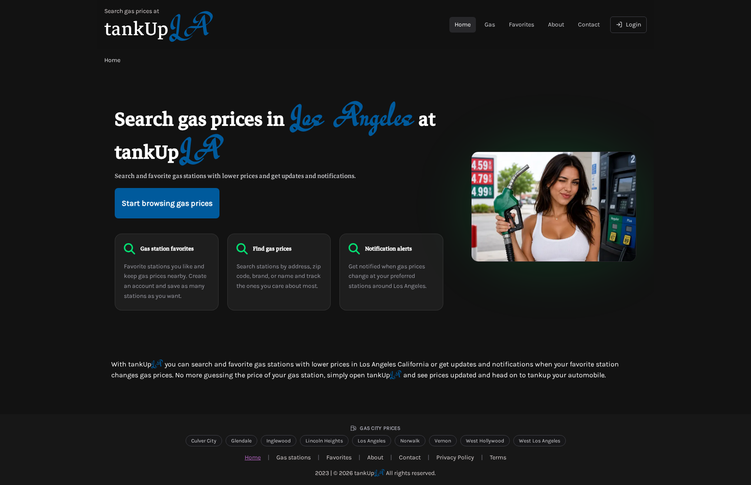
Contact (589, 24)
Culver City (203, 441)
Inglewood (278, 441)
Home (463, 24)
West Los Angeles (539, 441)
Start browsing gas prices (167, 203)
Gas (490, 24)
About (556, 24)
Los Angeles (371, 441)
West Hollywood (485, 441)
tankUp (369, 473)
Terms (498, 457)
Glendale (241, 441)
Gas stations (293, 457)
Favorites (521, 24)
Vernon (443, 441)
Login (633, 24)
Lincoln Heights (324, 441)
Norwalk (410, 441)
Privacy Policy (455, 457)
